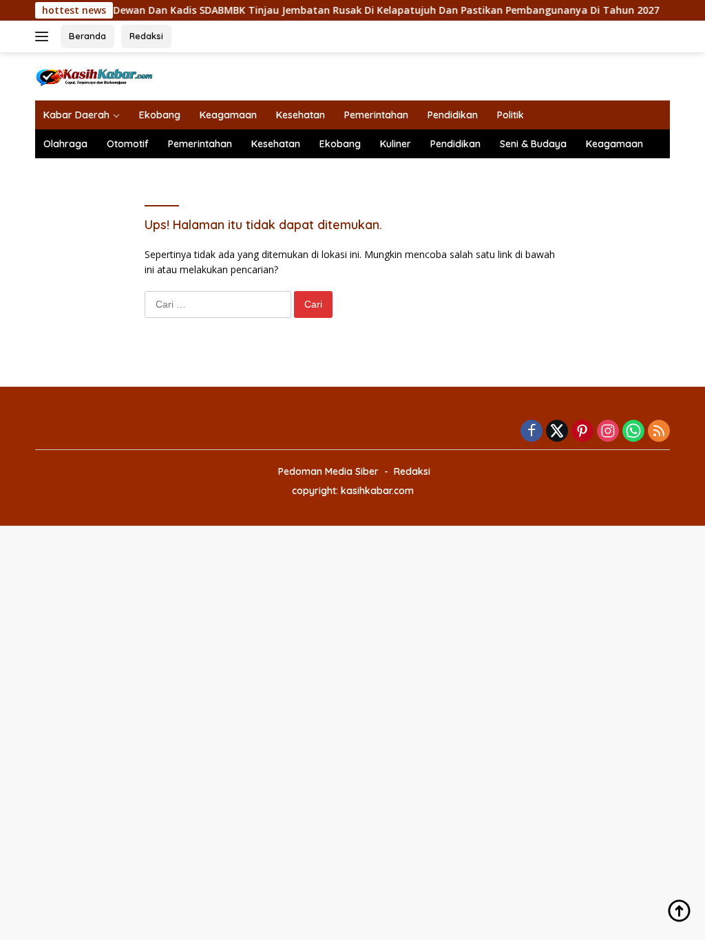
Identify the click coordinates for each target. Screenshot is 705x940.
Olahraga (65, 144)
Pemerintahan (376, 115)
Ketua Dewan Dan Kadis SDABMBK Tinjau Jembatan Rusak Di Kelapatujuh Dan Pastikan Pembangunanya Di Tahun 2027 (359, 10)
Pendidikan (453, 115)
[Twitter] (557, 432)
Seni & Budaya (533, 144)
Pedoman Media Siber (328, 471)
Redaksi (146, 35)
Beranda (87, 35)
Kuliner (395, 144)
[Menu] (44, 36)
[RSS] (659, 432)
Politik (510, 115)
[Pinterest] (582, 432)
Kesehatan (300, 115)
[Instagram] (608, 432)
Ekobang (159, 115)
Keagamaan (228, 115)
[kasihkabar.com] (93, 75)
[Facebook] (531, 432)
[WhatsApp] (633, 432)
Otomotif (128, 144)
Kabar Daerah (76, 115)
